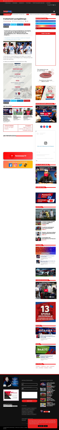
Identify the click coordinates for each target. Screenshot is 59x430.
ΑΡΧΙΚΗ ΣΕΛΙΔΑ (8, 2)
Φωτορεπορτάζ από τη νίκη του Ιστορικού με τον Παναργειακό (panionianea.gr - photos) (46, 356)
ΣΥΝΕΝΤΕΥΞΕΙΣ (43, 366)
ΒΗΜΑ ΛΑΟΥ (29, 414)
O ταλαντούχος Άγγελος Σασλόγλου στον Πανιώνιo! (47, 256)
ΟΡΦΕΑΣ (50, 367)
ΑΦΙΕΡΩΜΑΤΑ (38, 366)
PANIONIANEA (52, 366)
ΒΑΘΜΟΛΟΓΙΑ (21, 2)
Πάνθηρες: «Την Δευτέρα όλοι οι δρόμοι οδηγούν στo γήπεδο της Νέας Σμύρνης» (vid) (47, 336)
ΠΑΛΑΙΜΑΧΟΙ (46, 367)
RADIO (37, 367)
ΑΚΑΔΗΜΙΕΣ (27, 409)
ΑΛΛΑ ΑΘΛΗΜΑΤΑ (30, 411)
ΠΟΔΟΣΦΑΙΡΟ (36, 14)
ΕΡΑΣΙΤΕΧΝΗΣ (41, 367)
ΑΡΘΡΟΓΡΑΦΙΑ (32, 409)
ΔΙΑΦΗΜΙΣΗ (48, 2)
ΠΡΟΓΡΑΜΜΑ (28, 2)
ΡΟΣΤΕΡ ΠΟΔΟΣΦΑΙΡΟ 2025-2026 (38, 2)
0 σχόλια (42, 259)
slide (27, 21)
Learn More (41, 426)
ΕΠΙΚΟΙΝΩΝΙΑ (15, 2)
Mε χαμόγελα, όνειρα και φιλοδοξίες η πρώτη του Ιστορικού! (17, 37)
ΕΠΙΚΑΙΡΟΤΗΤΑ (34, 408)
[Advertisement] (25, 6)
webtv (48, 366)
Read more (46, 258)
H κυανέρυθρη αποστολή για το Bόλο (12, 39)
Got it (46, 426)
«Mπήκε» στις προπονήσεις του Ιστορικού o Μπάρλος (22, 14)
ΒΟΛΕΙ (23, 409)
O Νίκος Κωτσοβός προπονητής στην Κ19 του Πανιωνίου (47, 261)
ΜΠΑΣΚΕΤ (29, 408)
